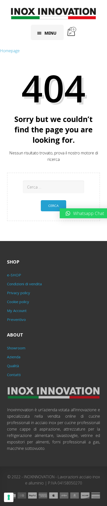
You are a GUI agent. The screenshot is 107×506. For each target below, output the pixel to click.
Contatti (14, 374)
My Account (17, 310)
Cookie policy (18, 301)
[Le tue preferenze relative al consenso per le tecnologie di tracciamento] (8, 497)
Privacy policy (18, 292)
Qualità (13, 365)
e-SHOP (14, 274)
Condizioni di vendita (24, 283)
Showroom (16, 347)
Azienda (13, 356)
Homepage (10, 50)
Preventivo (16, 319)
